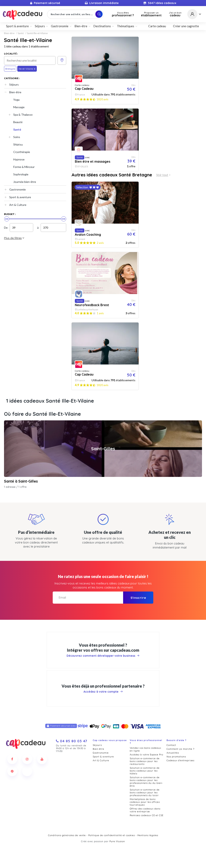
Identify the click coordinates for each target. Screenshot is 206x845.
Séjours (14, 84)
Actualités (173, 752)
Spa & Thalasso (23, 114)
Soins (16, 137)
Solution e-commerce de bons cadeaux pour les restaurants (145, 761)
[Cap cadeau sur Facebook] (12, 759)
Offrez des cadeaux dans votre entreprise (145, 810)
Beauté (18, 122)
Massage (19, 107)
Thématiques (125, 26)
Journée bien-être (24, 181)
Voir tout (162, 174)
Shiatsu (18, 144)
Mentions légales (147, 835)
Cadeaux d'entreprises (180, 760)
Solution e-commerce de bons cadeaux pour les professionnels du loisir (145, 792)
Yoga (16, 99)
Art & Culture (17, 204)
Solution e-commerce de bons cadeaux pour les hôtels (145, 770)
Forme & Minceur (24, 167)
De (6, 227)
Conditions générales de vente (67, 835)
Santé (21, 33)
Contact (171, 745)
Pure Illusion (117, 841)
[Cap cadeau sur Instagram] (27, 759)
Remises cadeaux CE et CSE (146, 815)
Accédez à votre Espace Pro (146, 754)
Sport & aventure (20, 197)
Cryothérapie (21, 152)
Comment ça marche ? (180, 749)
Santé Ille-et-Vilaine (37, 33)
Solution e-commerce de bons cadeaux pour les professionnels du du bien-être (146, 781)
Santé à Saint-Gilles (21, 481)
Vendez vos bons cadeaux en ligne (145, 749)
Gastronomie (17, 189)
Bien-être (9, 33)
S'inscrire (138, 598)
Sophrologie (20, 174)
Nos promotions (176, 756)
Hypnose (19, 159)
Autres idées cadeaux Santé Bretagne (111, 175)
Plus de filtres (13, 238)
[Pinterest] (12, 771)
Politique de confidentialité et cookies (111, 835)
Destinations (102, 26)
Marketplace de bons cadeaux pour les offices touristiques (145, 802)
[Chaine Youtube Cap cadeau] (42, 759)
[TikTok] (27, 771)
